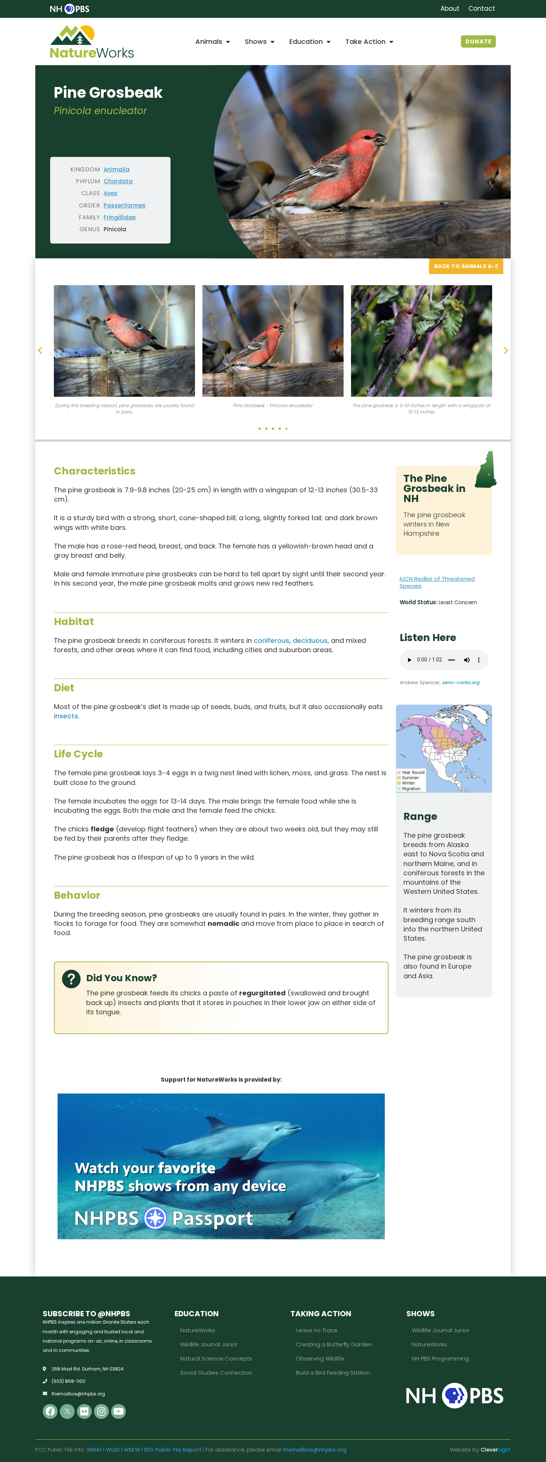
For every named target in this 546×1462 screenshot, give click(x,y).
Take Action (365, 41)
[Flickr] (84, 1411)
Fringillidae (120, 217)
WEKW (132, 1449)
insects (66, 716)
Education (306, 41)
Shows (256, 41)
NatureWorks (197, 1330)
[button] (40, 350)
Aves (110, 193)
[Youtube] (118, 1411)
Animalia (117, 169)
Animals (208, 41)
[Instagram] (101, 1411)
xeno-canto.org (461, 682)
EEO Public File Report (172, 1449)
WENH (94, 1449)
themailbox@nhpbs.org (315, 1449)
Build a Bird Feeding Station (333, 1372)
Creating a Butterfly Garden (334, 1344)
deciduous (310, 640)
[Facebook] (50, 1411)
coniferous (271, 640)
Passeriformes (125, 205)
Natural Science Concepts (216, 1358)
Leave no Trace (317, 1330)
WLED (113, 1449)
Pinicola (115, 229)
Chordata (118, 181)
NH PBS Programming (440, 1358)
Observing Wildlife (320, 1358)
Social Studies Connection (216, 1372)
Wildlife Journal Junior (209, 1344)
